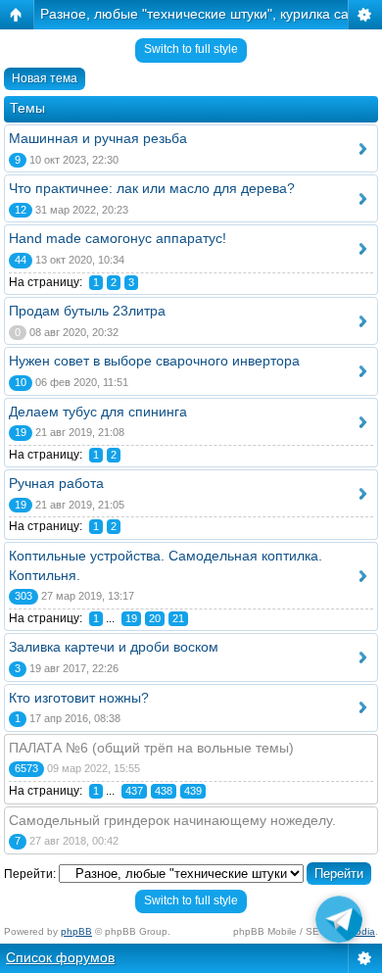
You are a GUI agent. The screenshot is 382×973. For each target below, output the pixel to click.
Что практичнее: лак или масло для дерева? (152, 188)
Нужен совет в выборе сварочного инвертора (154, 360)
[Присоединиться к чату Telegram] (338, 923)
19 (131, 618)
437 (134, 791)
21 (178, 618)
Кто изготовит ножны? (79, 697)
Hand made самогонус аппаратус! (117, 238)
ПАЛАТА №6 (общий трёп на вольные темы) (151, 747)
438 (163, 791)
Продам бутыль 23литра (87, 310)
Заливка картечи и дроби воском (113, 647)
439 (193, 791)
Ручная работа (56, 483)
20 (155, 618)
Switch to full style (191, 49)
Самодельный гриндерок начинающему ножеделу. (172, 820)
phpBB (76, 931)
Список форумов (60, 957)
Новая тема (44, 78)
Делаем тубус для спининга (98, 411)
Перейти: (30, 874)
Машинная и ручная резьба (98, 138)
